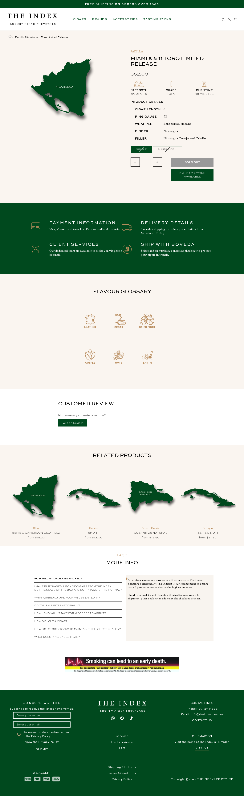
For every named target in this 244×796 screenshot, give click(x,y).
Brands (99, 19)
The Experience (122, 742)
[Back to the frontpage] (10, 37)
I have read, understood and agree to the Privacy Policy (45, 734)
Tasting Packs (157, 19)
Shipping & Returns (122, 767)
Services (122, 736)
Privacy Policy (122, 779)
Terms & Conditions (122, 773)
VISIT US (202, 747)
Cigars (79, 19)
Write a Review (75, 424)
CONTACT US (202, 720)
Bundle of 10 (167, 149)
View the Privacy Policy (42, 742)
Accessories (125, 19)
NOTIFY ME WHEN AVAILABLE (192, 174)
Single (141, 149)
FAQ (122, 748)
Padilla (137, 51)
